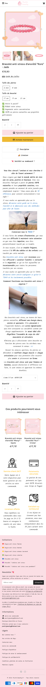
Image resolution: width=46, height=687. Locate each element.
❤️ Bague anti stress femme (12, 544)
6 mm (6, 88)
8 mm (14, 88)
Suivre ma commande (12, 616)
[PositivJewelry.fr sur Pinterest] (21, 672)
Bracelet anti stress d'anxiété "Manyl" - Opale (13, 440)
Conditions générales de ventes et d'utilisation (17, 661)
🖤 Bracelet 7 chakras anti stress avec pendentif (18, 566)
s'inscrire (38, 582)
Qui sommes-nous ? (8, 635)
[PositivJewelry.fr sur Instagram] (25, 672)
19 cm (14, 98)
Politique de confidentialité (34, 591)
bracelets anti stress (14, 257)
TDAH (30, 232)
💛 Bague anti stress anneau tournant (15, 551)
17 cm (6, 98)
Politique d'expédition (9, 650)
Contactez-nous (7, 642)
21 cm (22, 98)
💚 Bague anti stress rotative (12, 555)
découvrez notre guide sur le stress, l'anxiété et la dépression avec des (20, 204)
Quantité (5, 120)
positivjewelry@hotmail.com (10, 598)
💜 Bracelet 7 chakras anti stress (13, 563)
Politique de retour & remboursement (14, 653)
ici (32, 346)
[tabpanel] (7, 56)
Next (41, 29)
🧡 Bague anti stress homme (12, 548)
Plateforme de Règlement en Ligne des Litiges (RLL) (22, 605)
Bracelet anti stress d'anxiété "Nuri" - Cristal (32, 440)
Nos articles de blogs (9, 638)
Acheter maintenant (24, 140)
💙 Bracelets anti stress (10, 559)
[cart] (44, 3)
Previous (5, 29)
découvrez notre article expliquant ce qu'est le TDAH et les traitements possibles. (22, 276)
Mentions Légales (7, 665)
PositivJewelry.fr (18, 678)
